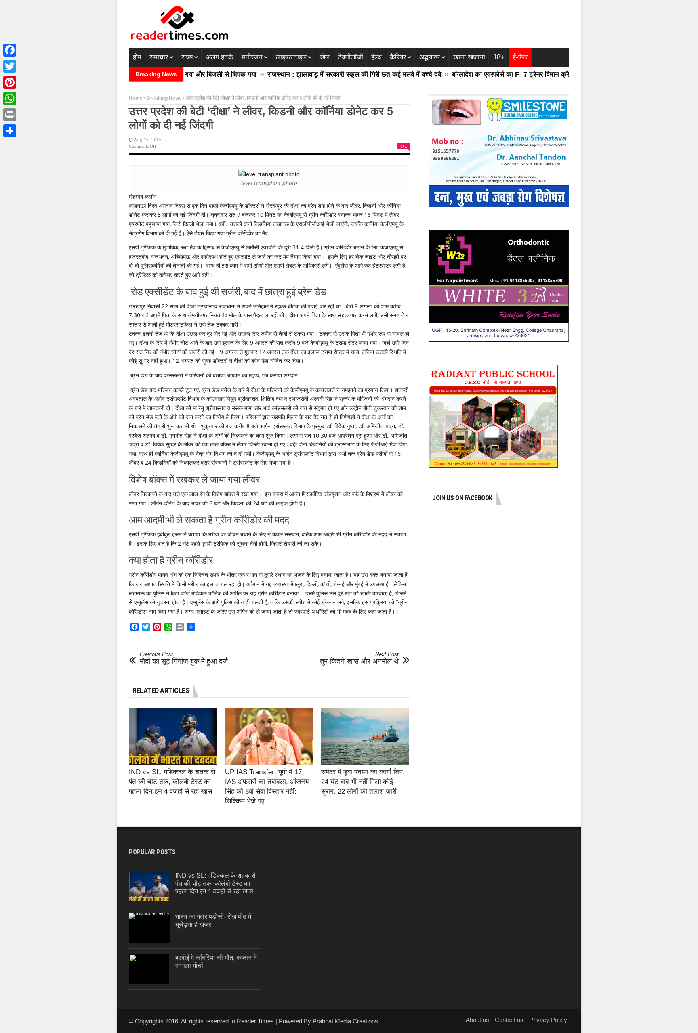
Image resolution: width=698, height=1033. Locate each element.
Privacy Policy (548, 1019)
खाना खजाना (469, 57)
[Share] (10, 131)
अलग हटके (219, 57)
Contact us (509, 1019)
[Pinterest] (10, 82)
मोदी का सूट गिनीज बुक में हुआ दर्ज (184, 658)
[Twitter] (10, 66)
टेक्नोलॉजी (350, 57)
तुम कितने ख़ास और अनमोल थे (359, 658)
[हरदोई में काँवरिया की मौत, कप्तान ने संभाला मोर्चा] (149, 969)
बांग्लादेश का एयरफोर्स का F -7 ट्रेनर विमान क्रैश (481, 74)
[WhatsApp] (10, 98)
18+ (499, 57)
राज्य (187, 57)
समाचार (158, 57)
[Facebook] (10, 50)
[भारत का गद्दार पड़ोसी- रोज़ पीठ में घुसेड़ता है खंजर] (149, 928)
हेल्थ (376, 57)
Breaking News (164, 98)
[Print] (10, 115)
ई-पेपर (520, 57)
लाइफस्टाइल (291, 57)
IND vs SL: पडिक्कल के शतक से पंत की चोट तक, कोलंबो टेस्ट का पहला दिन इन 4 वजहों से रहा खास (172, 781)
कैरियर (398, 57)
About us (477, 1019)
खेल (325, 57)
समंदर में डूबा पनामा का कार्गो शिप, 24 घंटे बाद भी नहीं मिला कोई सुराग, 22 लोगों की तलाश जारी (363, 781)
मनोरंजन (252, 57)
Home (136, 98)
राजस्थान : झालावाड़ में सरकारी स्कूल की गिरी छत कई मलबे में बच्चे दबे (323, 74)
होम (137, 57)
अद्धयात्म (429, 57)
